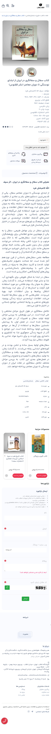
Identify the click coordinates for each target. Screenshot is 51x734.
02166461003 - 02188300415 (28, 675)
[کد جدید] (7, 587)
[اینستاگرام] (28, 712)
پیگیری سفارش (44, 689)
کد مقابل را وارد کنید (38, 582)
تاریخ (37, 16)
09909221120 (42, 675)
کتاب (42, 16)
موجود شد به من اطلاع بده (36, 147)
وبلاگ (23, 689)
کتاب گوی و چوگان (40, 456)
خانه (47, 16)
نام (45, 512)
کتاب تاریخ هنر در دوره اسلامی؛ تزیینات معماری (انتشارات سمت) (15, 459)
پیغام (44, 561)
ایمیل (44, 528)
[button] (4, 456)
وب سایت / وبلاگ (40, 544)
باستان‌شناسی (30, 16)
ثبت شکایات (45, 692)
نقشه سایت (45, 695)
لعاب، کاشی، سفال (41, 381)
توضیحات (42, 173)
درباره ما (22, 692)
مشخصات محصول (29, 173)
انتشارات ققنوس (40, 127)
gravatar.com (13, 502)
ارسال (25, 598)
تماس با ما (21, 695)
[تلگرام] (32, 712)
